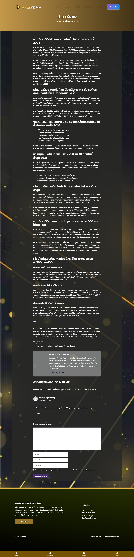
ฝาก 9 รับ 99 (39, 344)
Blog (78, 7)
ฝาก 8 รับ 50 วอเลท (51, 334)
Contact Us (99, 7)
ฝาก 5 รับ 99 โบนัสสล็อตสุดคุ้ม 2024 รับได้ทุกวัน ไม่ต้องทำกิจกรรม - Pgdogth (68, 389)
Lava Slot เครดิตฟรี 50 (46, 248)
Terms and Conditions (111, 536)
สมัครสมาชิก (113, 7)
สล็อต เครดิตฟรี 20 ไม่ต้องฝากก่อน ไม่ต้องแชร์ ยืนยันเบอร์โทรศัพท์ (55, 346)
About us (87, 7)
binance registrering (47, 397)
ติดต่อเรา (24, 521)
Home (57, 7)
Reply (38, 413)
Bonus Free (39, 342)
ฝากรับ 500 (66, 7)
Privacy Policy (96, 536)
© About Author (20, 536)
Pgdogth (95, 76)
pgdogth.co (72, 21)
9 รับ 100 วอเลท (51, 290)
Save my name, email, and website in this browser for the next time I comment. (65, 470)
